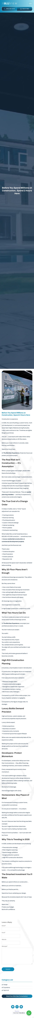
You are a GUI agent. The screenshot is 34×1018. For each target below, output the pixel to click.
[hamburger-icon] (30, 3)
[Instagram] (17, 1006)
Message (4, 946)
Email (3, 932)
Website (4, 939)
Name (4, 925)
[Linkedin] (21, 1006)
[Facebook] (12, 1006)
